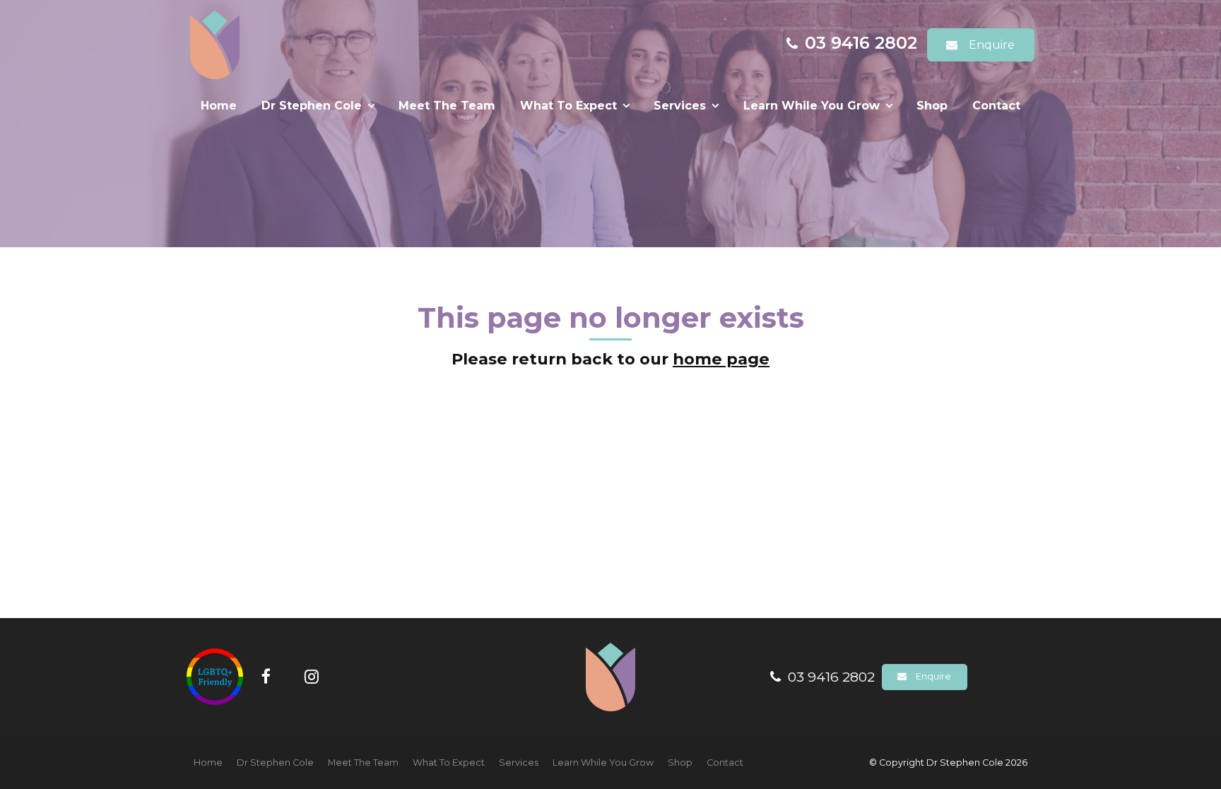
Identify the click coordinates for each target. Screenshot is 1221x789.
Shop (932, 105)
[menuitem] (208, 763)
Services (680, 105)
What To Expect (568, 105)
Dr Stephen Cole (311, 105)
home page (721, 359)
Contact (996, 105)
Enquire (992, 45)
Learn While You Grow (811, 105)
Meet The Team (447, 105)
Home (219, 105)
